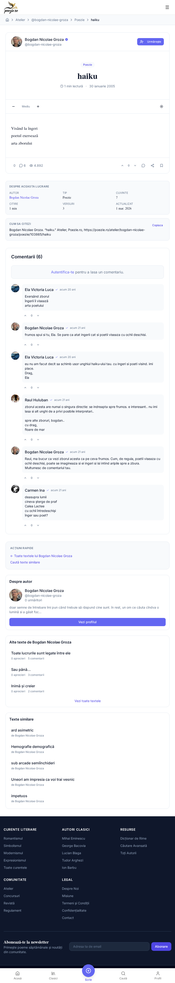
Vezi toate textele (88, 701)
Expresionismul (15, 860)
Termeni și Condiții (75, 903)
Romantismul (13, 838)
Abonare (161, 946)
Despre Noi (70, 888)
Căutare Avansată (133, 846)
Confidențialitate (74, 910)
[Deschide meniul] (167, 7)
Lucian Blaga (71, 853)
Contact (68, 918)
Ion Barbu (69, 867)
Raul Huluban (36, 400)
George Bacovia (74, 846)
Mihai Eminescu (73, 838)
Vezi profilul (87, 622)
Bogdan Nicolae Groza (24, 197)
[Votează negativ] (135, 165)
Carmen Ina (35, 490)
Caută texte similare (25, 562)
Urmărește (154, 41)
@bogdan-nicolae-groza (49, 20)
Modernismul (13, 853)
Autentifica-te (62, 272)
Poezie (80, 20)
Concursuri (12, 896)
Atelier (20, 20)
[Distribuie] (152, 165)
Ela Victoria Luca (39, 289)
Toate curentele (15, 867)
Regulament (12, 910)
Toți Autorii (128, 853)
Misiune (67, 896)
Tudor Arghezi (72, 860)
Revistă (9, 903)
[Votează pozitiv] (122, 165)
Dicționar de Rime (133, 838)
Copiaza (157, 225)
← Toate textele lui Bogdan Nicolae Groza (41, 556)
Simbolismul (12, 846)
